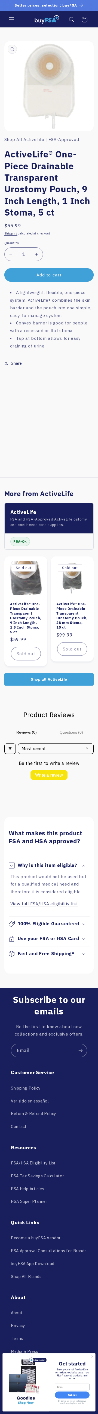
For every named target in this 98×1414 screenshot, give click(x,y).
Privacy (18, 1325)
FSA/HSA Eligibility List (33, 1163)
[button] (11, 19)
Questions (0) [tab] (71, 732)
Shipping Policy (25, 1088)
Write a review (49, 775)
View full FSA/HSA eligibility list (44, 903)
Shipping (10, 233)
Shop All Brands (26, 1276)
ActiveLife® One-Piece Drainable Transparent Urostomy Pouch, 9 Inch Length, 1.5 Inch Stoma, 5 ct (25, 618)
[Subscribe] (80, 1050)
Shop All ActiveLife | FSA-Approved (41, 139)
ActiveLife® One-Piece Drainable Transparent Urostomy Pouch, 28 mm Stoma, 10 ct (72, 616)
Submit (72, 1395)
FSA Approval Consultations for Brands (49, 1250)
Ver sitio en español (30, 1101)
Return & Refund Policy (33, 1113)
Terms (17, 1338)
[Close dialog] (92, 1356)
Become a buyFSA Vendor (36, 1237)
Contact (18, 1126)
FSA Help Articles (27, 1188)
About (17, 1312)
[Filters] (10, 748)
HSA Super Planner (29, 1201)
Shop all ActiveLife (49, 679)
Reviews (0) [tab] (26, 732)
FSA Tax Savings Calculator (37, 1175)
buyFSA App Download (32, 1263)
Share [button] (16, 363)
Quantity (11, 243)
